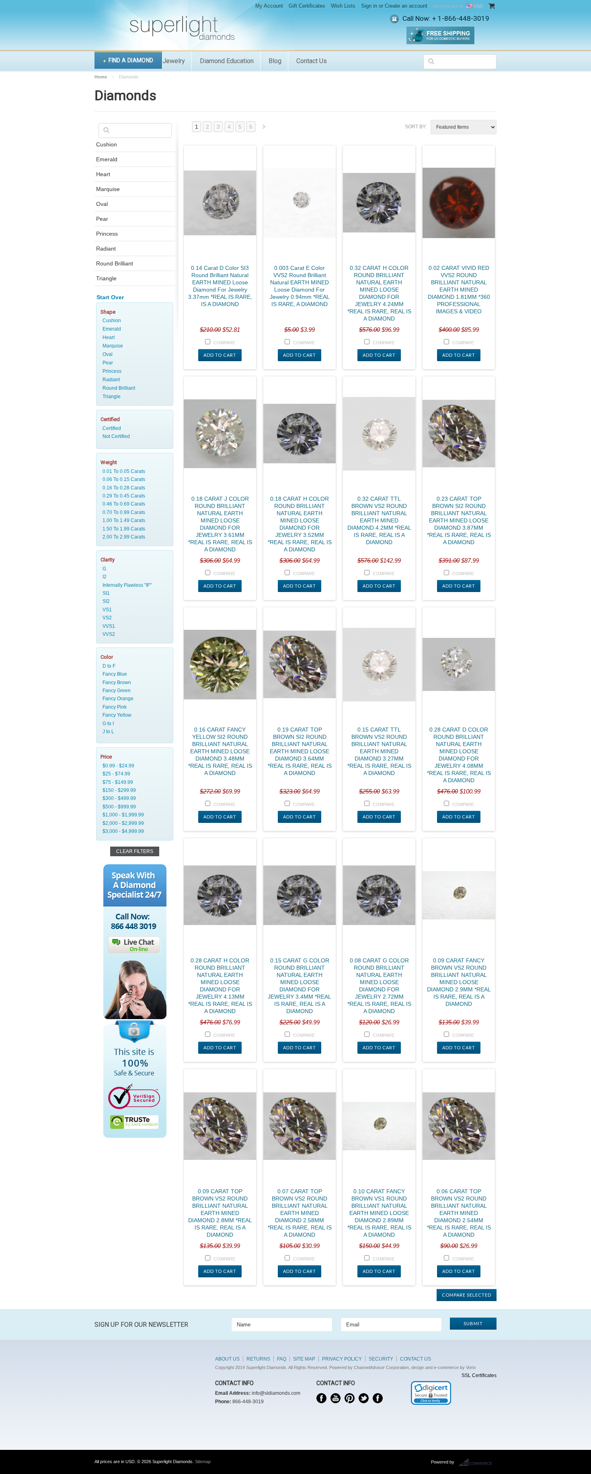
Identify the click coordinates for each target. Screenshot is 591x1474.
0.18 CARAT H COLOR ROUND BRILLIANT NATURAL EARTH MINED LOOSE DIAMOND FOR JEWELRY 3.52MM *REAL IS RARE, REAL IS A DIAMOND (300, 524)
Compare (224, 342)
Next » (264, 129)
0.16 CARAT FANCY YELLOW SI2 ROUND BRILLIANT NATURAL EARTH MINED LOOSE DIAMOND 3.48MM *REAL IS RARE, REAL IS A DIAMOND (220, 751)
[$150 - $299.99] (133, 790)
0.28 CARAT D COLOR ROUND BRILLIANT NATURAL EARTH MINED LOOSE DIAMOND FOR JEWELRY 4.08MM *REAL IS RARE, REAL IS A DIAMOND (459, 754)
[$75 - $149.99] (133, 782)
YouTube (335, 1398)
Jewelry (173, 61)
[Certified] (133, 428)
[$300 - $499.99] (133, 798)
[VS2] (133, 618)
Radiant (106, 248)
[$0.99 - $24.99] (133, 766)
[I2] (133, 577)
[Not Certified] (133, 436)
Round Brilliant (114, 263)
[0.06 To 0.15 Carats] (133, 479)
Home (100, 76)
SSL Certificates (479, 1375)
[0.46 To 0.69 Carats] (133, 504)
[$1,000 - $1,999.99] (133, 815)
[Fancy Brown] (133, 682)
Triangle (106, 278)
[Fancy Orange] (133, 699)
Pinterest (350, 1398)
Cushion (106, 144)
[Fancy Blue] (133, 674)
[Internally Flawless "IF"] (133, 585)
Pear (102, 219)
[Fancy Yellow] (133, 715)
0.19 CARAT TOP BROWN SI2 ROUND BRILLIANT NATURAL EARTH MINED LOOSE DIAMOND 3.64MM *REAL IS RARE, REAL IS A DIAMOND (300, 751)
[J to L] (133, 732)
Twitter (364, 1398)
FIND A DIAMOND (131, 60)
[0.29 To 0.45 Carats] (133, 496)
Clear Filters (134, 851)
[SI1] (133, 593)
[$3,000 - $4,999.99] (133, 831)
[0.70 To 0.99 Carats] (133, 512)
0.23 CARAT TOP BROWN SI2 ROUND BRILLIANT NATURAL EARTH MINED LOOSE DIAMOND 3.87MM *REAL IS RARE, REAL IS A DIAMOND (459, 520)
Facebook (321, 1398)
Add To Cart (219, 355)
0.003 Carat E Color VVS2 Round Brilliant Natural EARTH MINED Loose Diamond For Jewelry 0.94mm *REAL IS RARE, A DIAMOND (300, 286)
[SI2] (133, 601)
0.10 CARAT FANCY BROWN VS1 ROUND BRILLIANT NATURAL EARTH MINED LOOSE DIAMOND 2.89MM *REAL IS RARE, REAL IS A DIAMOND (379, 1213)
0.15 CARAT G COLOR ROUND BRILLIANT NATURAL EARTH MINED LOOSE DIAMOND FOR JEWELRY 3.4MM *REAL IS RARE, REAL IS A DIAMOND (299, 985)
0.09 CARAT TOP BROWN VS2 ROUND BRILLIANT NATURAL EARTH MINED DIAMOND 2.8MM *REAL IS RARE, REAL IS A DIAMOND (220, 1213)
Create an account (406, 6)
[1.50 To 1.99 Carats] (133, 529)
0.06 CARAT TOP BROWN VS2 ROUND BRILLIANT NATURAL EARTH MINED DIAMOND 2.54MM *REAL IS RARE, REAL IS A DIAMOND (459, 1213)
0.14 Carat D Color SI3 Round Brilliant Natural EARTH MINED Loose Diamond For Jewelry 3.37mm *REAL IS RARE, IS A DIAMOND (220, 286)
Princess (107, 233)
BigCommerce (477, 1462)
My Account (269, 6)
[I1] (133, 569)
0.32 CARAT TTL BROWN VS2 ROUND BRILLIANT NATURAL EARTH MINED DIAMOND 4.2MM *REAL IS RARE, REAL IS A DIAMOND (379, 520)
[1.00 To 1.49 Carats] (133, 520)
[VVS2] (133, 634)
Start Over (110, 297)
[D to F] (133, 666)
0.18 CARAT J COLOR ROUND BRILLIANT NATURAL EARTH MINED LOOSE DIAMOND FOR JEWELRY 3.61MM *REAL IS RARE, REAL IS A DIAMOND (220, 524)
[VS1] (133, 610)
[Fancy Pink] (133, 707)
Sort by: (416, 127)
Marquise (108, 189)
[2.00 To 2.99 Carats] (133, 537)
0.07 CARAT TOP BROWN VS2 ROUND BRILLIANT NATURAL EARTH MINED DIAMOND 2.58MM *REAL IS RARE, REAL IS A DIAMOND (300, 1213)
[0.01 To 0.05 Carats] (133, 471)
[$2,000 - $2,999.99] (133, 823)
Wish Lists (343, 6)
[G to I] (133, 724)
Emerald (106, 159)
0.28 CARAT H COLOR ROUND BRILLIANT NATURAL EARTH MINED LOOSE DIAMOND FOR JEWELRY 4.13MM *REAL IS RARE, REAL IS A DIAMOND (220, 985)
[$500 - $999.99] (133, 807)
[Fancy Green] (133, 691)
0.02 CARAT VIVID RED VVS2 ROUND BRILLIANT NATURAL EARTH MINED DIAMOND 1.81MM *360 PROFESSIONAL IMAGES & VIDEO (459, 290)
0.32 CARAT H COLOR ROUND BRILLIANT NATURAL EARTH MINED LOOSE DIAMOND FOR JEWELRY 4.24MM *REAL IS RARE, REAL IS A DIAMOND (379, 293)
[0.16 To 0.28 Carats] (133, 488)
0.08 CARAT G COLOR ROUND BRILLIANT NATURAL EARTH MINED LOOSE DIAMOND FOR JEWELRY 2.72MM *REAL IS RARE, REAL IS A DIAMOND (379, 985)
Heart (103, 174)
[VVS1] (133, 626)
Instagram (378, 1398)
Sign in (369, 6)
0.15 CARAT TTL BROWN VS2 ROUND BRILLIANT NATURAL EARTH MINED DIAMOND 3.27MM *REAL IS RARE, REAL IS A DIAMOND (379, 751)
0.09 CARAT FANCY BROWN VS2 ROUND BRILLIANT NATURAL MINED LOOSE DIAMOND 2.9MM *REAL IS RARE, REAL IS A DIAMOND (459, 982)
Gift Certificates (307, 6)
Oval (102, 204)
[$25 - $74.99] (133, 774)
